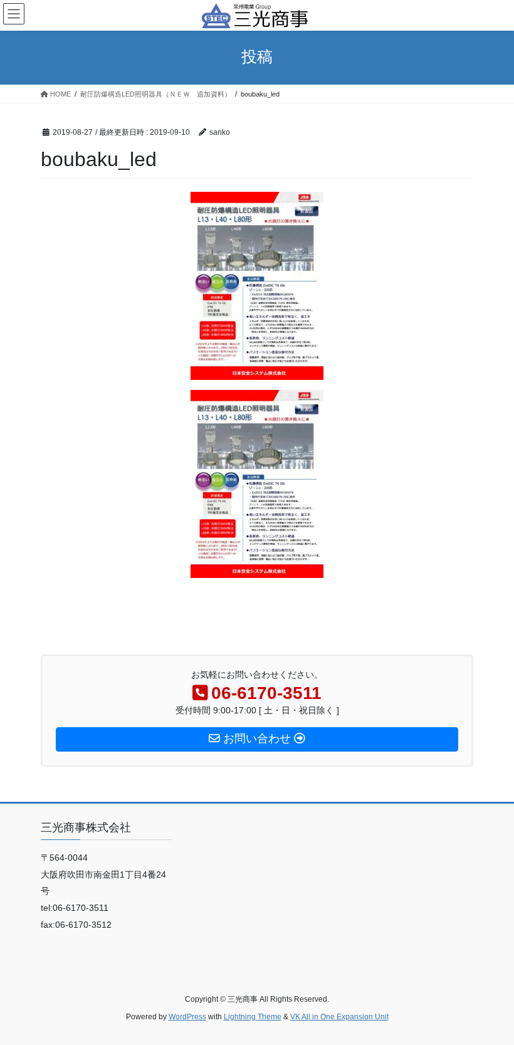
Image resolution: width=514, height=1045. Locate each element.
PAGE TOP (490, 1002)
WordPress (187, 1016)
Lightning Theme (252, 1016)
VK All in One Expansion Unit (339, 1016)
